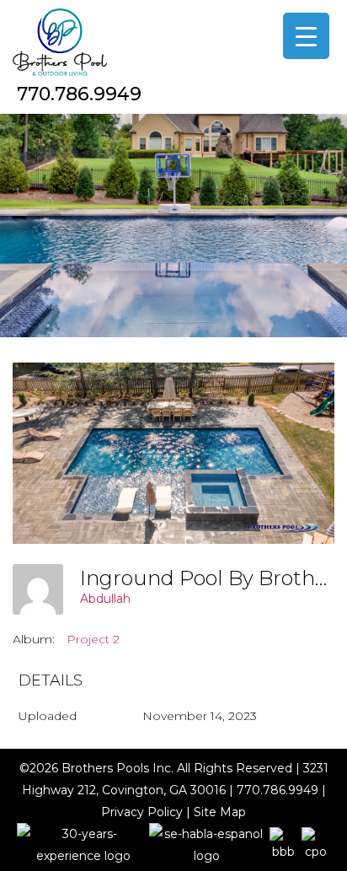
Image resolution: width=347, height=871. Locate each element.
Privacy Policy (142, 812)
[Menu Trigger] (306, 36)
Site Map (220, 812)
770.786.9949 (79, 94)
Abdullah (105, 598)
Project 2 (93, 639)
